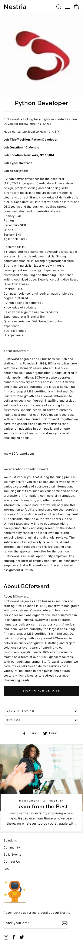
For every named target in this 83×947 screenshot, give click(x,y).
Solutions (10, 840)
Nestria (15, 7)
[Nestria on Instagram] (6, 937)
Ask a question (20, 711)
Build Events (12, 854)
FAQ (6, 869)
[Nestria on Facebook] (13, 937)
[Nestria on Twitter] (21, 937)
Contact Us (12, 861)
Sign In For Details (41, 690)
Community (12, 847)
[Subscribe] (64, 923)
